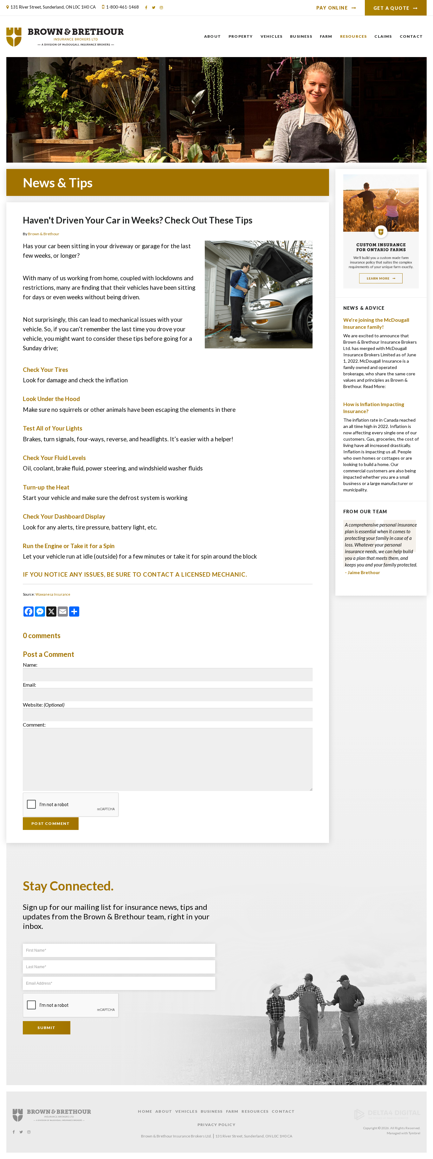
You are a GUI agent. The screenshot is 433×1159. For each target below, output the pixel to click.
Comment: (34, 725)
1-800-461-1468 (122, 7)
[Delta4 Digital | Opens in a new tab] (387, 1119)
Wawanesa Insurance (53, 594)
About (212, 36)
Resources (353, 36)
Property (241, 36)
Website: (43, 705)
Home (145, 1111)
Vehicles (272, 36)
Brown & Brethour (43, 233)
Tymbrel (414, 1133)
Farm (326, 36)
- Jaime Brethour (362, 572)
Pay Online (332, 7)
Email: (29, 685)
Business (301, 36)
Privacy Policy (216, 1124)
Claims (383, 36)
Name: (30, 665)
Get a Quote (391, 8)
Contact (411, 36)
